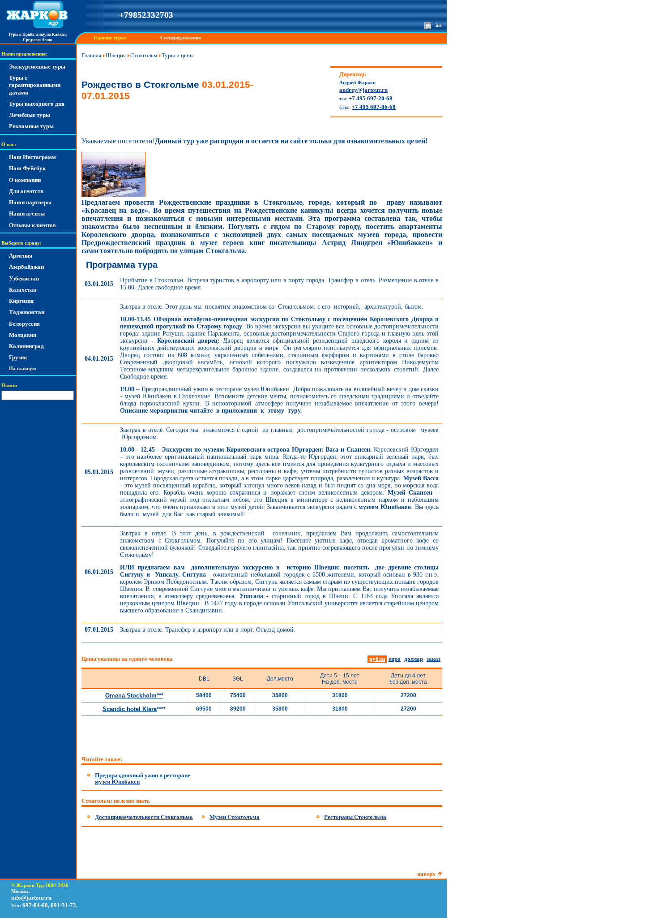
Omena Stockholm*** (134, 695)
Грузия (18, 357)
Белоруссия (24, 323)
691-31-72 (63, 905)
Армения (20, 255)
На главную (22, 368)
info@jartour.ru (31, 897)
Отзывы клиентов (32, 225)
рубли (377, 658)
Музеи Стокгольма (234, 817)
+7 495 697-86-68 (374, 106)
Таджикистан (26, 312)
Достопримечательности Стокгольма (144, 817)
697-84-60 (35, 905)
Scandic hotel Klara (130, 709)
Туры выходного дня (36, 103)
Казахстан (22, 289)
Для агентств (26, 191)
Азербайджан (26, 266)
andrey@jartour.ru (363, 89)
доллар (413, 658)
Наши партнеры (30, 202)
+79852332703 (146, 15)
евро (395, 658)
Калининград (26, 346)
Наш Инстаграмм (32, 157)
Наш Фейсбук (27, 168)
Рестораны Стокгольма (355, 817)
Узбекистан (24, 278)
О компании (25, 180)
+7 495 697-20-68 (371, 98)
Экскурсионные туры (37, 66)
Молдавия (22, 335)
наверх (426, 874)
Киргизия (21, 300)
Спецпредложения (180, 37)
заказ (433, 658)
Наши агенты (27, 213)
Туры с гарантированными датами (34, 85)
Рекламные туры (31, 126)
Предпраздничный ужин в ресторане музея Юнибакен (142, 778)
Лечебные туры (29, 115)
